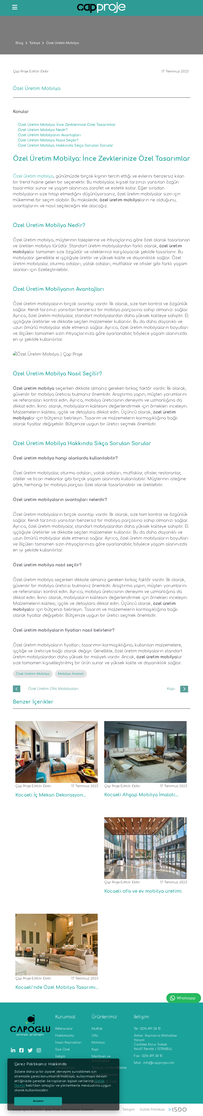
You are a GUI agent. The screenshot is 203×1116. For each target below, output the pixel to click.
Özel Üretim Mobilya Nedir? (43, 130)
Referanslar (64, 1028)
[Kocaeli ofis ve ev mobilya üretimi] (143, 875)
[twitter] (31, 1050)
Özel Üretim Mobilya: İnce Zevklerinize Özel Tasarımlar (67, 125)
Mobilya (98, 1042)
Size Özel (62, 1049)
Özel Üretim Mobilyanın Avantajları (49, 135)
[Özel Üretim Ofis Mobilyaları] (17, 688)
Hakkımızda (64, 1035)
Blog (19, 43)
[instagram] (40, 1050)
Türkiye (34, 43)
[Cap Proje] (101, 8)
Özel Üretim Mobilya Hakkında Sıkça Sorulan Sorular (65, 145)
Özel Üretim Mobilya (33, 674)
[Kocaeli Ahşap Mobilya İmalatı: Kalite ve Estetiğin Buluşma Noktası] (143, 779)
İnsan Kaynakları (68, 1042)
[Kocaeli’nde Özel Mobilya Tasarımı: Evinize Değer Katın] (54, 971)
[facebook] (22, 1050)
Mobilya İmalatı (71, 674)
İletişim (60, 1056)
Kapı (95, 1049)
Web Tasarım (178, 1110)
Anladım (38, 1101)
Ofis (95, 1035)
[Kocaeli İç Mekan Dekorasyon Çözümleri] (54, 779)
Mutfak (97, 1028)
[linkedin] (14, 1050)
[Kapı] (184, 689)
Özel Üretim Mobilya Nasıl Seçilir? (48, 140)
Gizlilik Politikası (152, 1109)
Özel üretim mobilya (33, 176)
